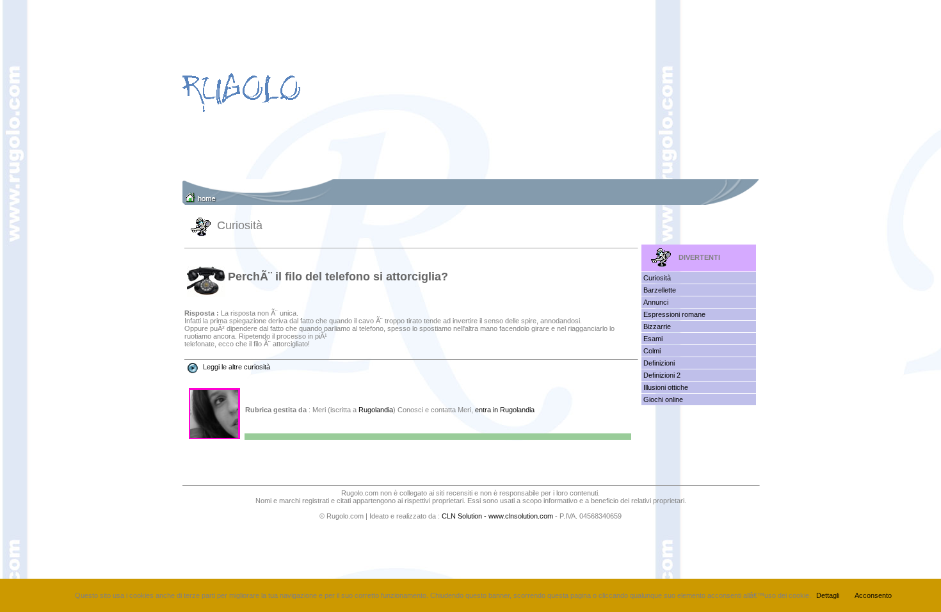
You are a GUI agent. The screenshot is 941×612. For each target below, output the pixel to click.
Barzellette (659, 290)
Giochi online (663, 399)
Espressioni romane (674, 314)
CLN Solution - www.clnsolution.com (497, 516)
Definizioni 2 (661, 375)
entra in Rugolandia (505, 410)
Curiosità (657, 278)
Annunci (655, 302)
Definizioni (659, 363)
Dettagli (827, 595)
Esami (653, 338)
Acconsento (873, 595)
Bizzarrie (657, 326)
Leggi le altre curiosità (236, 367)
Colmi (652, 351)
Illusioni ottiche (665, 387)
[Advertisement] (546, 89)
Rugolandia (375, 410)
